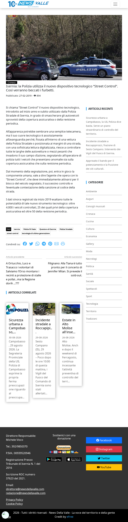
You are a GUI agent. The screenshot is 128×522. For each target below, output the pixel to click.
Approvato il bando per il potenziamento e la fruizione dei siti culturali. (102, 164)
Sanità (89, 273)
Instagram (105, 449)
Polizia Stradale (66, 229)
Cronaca (12, 82)
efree (70, 517)
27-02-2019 (25, 95)
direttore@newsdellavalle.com (25, 489)
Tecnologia (92, 303)
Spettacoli (91, 288)
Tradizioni (91, 318)
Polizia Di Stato (30, 229)
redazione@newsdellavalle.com (26, 493)
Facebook (105, 440)
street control (12, 233)
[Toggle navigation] (115, 4)
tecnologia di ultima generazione (36, 233)
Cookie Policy (14, 504)
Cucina (90, 221)
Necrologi (91, 258)
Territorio (91, 311)
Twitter (105, 458)
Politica (90, 266)
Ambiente (91, 191)
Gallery (90, 243)
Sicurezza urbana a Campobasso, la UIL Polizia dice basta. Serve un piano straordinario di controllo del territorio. (103, 125)
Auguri (90, 198)
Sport (89, 296)
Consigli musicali (95, 206)
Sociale (90, 281)
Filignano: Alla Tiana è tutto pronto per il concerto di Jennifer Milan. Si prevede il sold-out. (65, 269)
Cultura (90, 228)
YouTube (105, 467)
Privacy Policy (14, 500)
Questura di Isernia (48, 229)
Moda (89, 251)
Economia (91, 236)
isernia (17, 229)
